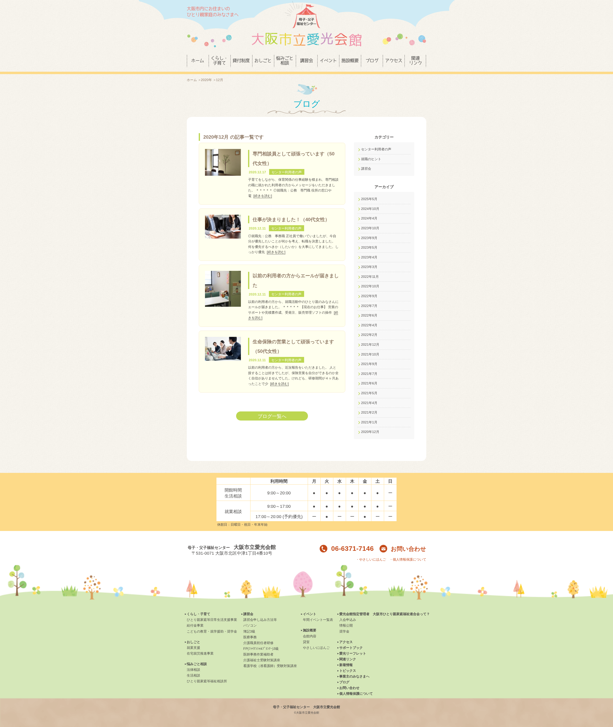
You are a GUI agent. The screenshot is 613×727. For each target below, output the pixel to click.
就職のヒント (371, 159)
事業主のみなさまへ (354, 676)
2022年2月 (369, 335)
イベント (309, 614)
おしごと (193, 642)
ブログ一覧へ (272, 416)
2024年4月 (369, 218)
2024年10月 (370, 209)
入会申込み (347, 620)
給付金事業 (195, 625)
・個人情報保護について (407, 559)
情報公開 (346, 625)
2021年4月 (369, 403)
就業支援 (193, 648)
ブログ (344, 682)
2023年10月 (370, 228)
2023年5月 (369, 247)
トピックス (347, 670)
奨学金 (344, 631)
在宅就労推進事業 (200, 653)
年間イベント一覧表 (318, 620)
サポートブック (351, 648)
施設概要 (309, 630)
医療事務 (250, 637)
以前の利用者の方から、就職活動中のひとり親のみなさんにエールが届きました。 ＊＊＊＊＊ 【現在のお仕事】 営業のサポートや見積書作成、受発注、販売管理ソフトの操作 (293, 307)
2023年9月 (369, 238)
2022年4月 (369, 325)
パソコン (250, 625)
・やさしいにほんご (371, 559)
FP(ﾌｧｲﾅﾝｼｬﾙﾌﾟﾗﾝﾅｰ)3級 (261, 648)
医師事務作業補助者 (258, 654)
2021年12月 (370, 344)
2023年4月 (369, 257)
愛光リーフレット (352, 653)
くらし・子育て (198, 614)
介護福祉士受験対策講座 (261, 660)
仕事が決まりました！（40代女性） (291, 219)
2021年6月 (369, 383)
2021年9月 (369, 364)
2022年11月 (370, 277)
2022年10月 (370, 286)
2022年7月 (369, 306)
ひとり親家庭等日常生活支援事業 (212, 620)
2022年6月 (369, 315)
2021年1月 (369, 422)
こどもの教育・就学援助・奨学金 (212, 631)
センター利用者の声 (376, 149)
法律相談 (193, 670)
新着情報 (346, 665)
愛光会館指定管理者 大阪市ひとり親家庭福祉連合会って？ (384, 614)
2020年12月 (370, 432)
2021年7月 (369, 374)
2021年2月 (369, 412)
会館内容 (309, 636)
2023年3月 (369, 267)
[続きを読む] (262, 196)
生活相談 (193, 675)
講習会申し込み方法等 (260, 620)
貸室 (306, 642)
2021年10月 (370, 354)
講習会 (366, 168)
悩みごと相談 (197, 664)
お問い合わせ (408, 549)
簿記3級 (249, 631)
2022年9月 (369, 296)
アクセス (346, 642)
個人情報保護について (356, 693)
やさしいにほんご (316, 648)
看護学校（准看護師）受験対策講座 (270, 666)
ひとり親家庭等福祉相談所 (207, 681)
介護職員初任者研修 (258, 643)
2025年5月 (369, 199)
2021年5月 (369, 393)
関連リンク (347, 659)
